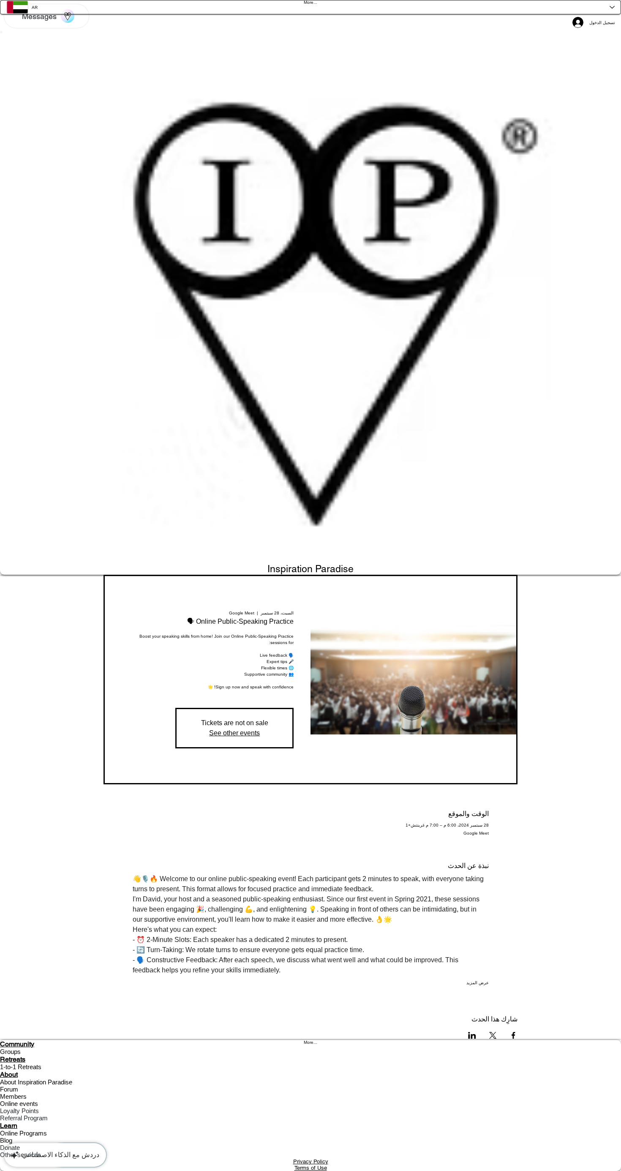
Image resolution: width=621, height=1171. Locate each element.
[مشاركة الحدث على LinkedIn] (472, 1035)
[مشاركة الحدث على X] (493, 1035)
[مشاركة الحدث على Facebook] (513, 1035)
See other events (234, 733)
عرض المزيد (477, 982)
